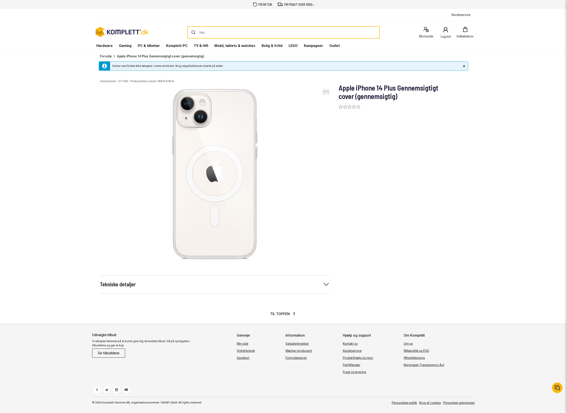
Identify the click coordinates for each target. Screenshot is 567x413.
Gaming (125, 46)
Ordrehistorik (246, 351)
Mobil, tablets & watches (234, 46)
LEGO (293, 46)
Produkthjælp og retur (358, 358)
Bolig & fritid (272, 46)
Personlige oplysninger (459, 403)
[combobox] (283, 32)
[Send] (193, 32)
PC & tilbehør (149, 46)
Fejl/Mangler (351, 365)
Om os (408, 343)
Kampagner (313, 46)
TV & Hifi (201, 46)
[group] (215, 174)
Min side (242, 343)
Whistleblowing (414, 358)
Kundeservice (352, 351)
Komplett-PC (177, 46)
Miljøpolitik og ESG (416, 351)
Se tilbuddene (108, 353)
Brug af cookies (430, 403)
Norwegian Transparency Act (424, 365)
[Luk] (463, 66)
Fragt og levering (354, 372)
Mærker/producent (298, 351)
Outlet (334, 46)
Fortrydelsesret (296, 358)
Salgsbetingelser (297, 343)
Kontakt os (350, 343)
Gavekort (243, 358)
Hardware (104, 46)
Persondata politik (404, 403)
